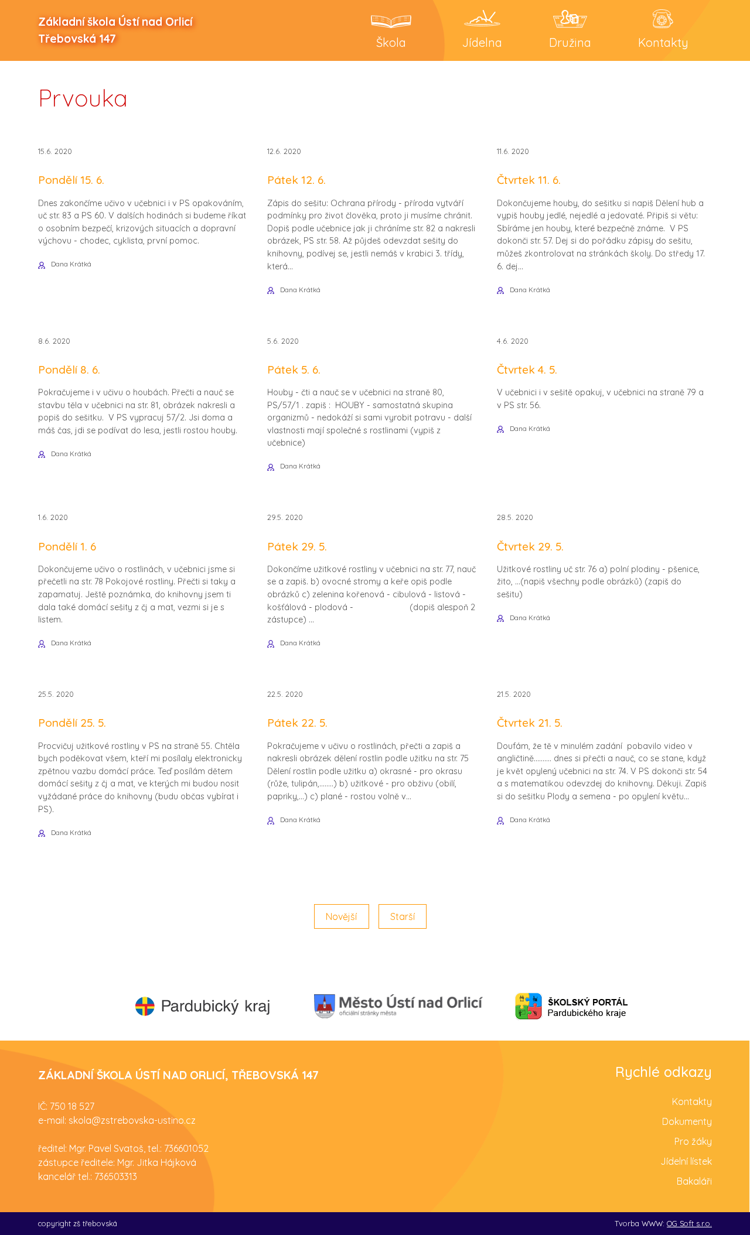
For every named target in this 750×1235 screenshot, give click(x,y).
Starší (402, 916)
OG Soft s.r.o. (689, 1223)
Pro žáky (693, 1141)
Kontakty (692, 1101)
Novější (341, 916)
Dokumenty (687, 1121)
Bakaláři (694, 1181)
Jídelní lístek (686, 1161)
